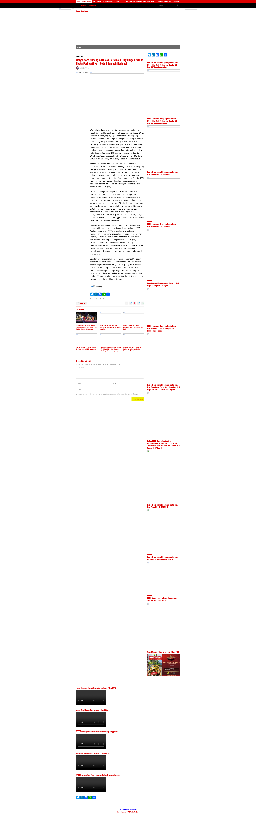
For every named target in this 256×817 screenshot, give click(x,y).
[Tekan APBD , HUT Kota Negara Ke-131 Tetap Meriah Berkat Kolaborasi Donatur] (133, 339)
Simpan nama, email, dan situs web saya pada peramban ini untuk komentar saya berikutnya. (108, 394)
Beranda (83, 5)
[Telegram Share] (138, 303)
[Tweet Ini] (130, 303)
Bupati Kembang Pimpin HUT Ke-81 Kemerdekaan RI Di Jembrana (86, 348)
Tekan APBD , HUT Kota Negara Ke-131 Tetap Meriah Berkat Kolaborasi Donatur (132, 349)
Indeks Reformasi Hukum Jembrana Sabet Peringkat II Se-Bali (176, 1)
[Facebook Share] (126, 303)
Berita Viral (92, 5)
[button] (178, 5)
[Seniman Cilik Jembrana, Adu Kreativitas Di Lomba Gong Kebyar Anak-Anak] (110, 318)
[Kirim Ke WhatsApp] (142, 303)
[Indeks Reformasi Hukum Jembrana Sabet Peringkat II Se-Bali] (133, 318)
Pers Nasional (82, 11)
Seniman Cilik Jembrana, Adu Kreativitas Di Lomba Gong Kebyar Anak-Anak (121, 1)
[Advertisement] (128, 30)
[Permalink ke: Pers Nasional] (77, 68)
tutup (73, 8)
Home (79, 47)
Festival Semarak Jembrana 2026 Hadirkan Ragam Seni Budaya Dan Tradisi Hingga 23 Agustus (86, 327)
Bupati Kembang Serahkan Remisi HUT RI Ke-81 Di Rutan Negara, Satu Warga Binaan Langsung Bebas (110, 349)
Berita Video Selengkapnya (128, 809)
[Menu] (77, 5)
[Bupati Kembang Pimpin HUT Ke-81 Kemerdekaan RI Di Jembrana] (86, 339)
